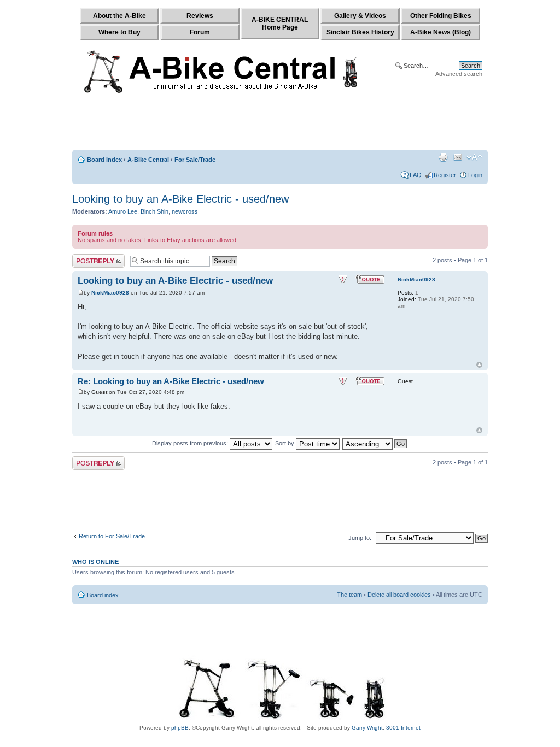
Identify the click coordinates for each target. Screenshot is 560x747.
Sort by (285, 443)
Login (475, 175)
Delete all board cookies (399, 594)
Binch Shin (154, 211)
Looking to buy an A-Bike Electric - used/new (180, 199)
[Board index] (223, 69)
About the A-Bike (119, 16)
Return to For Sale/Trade (112, 536)
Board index (104, 159)
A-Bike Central (148, 159)
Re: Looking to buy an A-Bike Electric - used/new (171, 381)
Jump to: (359, 537)
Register (445, 175)
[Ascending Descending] (375, 443)
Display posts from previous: (191, 443)
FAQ (416, 175)
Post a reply (88, 257)
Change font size (474, 157)
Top (479, 365)
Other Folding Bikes (440, 16)
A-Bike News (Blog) (440, 32)
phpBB (180, 728)
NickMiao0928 (110, 293)
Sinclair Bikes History (360, 32)
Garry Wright (367, 728)
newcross (185, 211)
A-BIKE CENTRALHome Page (280, 23)
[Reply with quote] (370, 279)
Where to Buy (119, 32)
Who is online (95, 561)
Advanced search (458, 73)
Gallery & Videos (360, 16)
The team (349, 594)
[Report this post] (342, 279)
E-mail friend (458, 157)
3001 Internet (403, 728)
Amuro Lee (122, 211)
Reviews (199, 16)
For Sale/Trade (194, 159)
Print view (443, 157)
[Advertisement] (280, 124)
